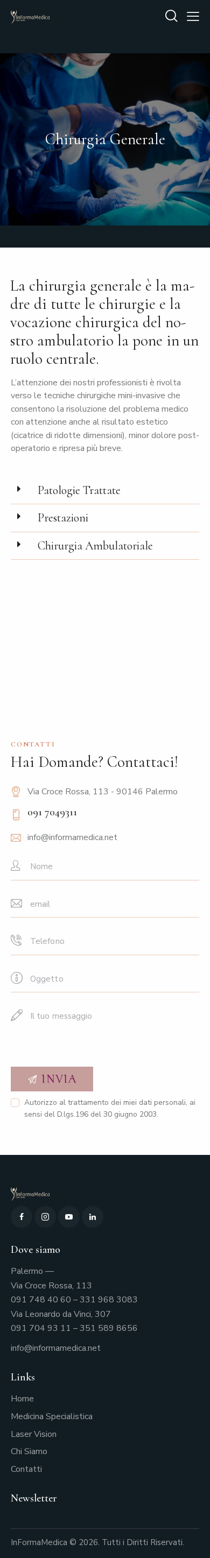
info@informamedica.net (72, 837)
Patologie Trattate (79, 490)
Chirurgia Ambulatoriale (95, 546)
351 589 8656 (109, 1328)
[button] (105, 490)
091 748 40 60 (41, 1300)
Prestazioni (63, 518)
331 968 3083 (109, 1300)
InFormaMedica (39, 1542)
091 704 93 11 (41, 1328)
